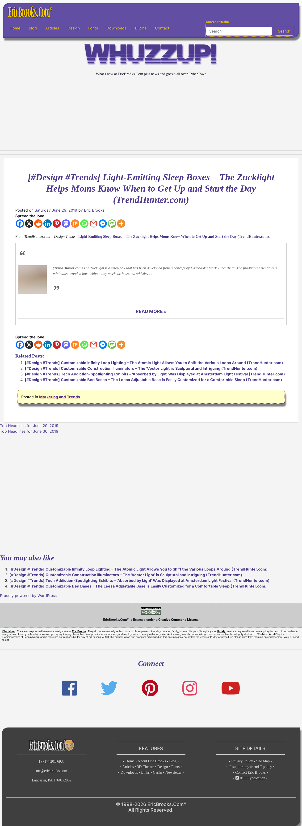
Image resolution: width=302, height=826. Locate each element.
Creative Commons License (178, 619)
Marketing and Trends (59, 397)
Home (15, 28)
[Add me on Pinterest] (150, 688)
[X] (29, 223)
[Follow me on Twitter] (109, 688)
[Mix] (75, 223)
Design (73, 28)
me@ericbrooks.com (51, 771)
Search (284, 31)
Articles (52, 28)
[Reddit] (38, 223)
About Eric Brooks (152, 761)
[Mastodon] (66, 223)
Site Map (263, 761)
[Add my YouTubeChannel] (231, 688)
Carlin (157, 772)
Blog (33, 28)
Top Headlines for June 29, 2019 (29, 425)
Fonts (93, 28)
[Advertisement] (151, 114)
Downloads (116, 28)
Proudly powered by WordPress (28, 595)
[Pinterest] (57, 223)
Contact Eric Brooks (250, 772)
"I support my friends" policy (250, 767)
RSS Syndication (252, 778)
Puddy (221, 631)
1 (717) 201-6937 (51, 761)
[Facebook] (20, 223)
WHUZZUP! (151, 56)
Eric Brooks (94, 210)
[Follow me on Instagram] (190, 688)
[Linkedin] (47, 223)
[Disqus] (151, 493)
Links (145, 772)
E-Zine (141, 28)
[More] (121, 223)
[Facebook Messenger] (103, 223)
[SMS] (112, 223)
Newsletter (173, 772)
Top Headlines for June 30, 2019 (29, 431)
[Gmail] (93, 223)
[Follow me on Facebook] (69, 688)
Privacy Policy (242, 761)
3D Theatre (145, 767)
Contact (162, 28)
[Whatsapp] (84, 223)
